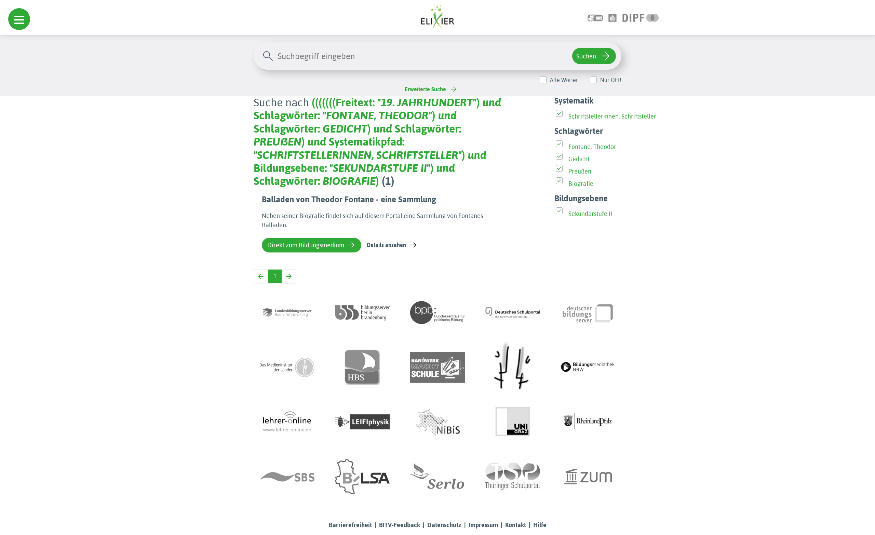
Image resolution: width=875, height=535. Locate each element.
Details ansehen (386, 245)
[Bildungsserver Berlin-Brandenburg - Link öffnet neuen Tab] (362, 312)
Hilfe (540, 525)
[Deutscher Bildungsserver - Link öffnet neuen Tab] (588, 312)
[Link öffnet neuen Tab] (640, 17)
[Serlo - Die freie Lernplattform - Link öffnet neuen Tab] (437, 476)
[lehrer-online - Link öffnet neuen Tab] (287, 422)
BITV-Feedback (399, 525)
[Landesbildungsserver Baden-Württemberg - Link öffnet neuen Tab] (287, 312)
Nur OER (610, 80)
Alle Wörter (564, 80)
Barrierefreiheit (350, 525)
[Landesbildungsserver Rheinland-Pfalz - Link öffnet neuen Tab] (588, 422)
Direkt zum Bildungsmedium (305, 245)
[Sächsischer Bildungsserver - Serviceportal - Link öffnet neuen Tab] (287, 476)
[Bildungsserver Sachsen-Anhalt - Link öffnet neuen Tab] (362, 476)
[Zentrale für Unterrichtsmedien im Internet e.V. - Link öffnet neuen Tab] (588, 476)
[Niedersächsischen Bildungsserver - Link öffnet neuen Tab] (437, 422)
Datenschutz (444, 525)
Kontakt (515, 525)
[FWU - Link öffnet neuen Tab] (287, 367)
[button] (19, 19)
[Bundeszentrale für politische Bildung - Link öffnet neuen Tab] (437, 312)
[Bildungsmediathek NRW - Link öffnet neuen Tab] (588, 367)
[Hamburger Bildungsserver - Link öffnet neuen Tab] (362, 367)
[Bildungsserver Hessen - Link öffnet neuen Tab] (512, 367)
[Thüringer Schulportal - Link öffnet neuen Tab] (512, 476)
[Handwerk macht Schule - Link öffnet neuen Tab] (437, 367)
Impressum (483, 525)
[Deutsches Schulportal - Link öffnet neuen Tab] (512, 312)
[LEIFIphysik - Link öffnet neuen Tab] (362, 422)
